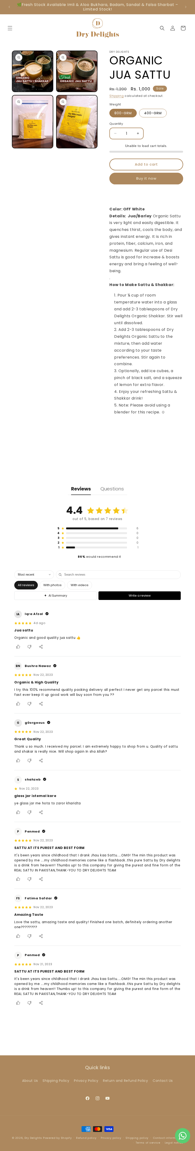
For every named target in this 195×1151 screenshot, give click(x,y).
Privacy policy (111, 1138)
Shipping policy (137, 1138)
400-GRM (153, 113)
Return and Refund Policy (125, 1080)
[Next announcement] (185, 7)
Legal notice (174, 1143)
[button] (10, 28)
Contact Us (163, 1080)
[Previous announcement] (9, 7)
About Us (30, 1080)
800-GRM (123, 113)
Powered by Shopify (57, 1138)
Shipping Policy (56, 1080)
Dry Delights (33, 1138)
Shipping (116, 96)
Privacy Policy (86, 1080)
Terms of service (148, 1143)
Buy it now (146, 178)
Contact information (168, 1138)
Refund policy (86, 1138)
